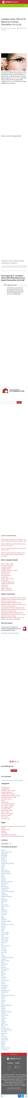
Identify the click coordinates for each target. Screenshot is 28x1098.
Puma (2, 993)
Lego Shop (4, 952)
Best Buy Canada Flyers (7, 565)
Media (9, 1069)
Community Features (6, 799)
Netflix (2, 972)
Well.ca (3, 1046)
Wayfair (3, 1044)
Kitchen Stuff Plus (5, 946)
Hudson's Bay (4, 934)
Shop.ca (3, 1010)
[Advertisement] (14, 99)
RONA (3, 1001)
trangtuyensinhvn (5, 597)
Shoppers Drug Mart (6, 1011)
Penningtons (4, 987)
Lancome (3, 947)
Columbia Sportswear (6, 896)
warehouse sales (5, 818)
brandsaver (15, 78)
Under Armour (4, 1038)
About (8, 1067)
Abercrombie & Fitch (6, 852)
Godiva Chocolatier (6, 921)
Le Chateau (4, 950)
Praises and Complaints (7, 813)
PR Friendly (4, 833)
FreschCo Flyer (5, 573)
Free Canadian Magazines (8, 803)
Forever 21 (4, 914)
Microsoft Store (5, 969)
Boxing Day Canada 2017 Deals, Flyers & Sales (13, 826)
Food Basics (4, 911)
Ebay (2, 908)
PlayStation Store (5, 990)
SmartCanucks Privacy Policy (8, 834)
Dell (2, 903)
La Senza (3, 949)
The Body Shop (5, 1028)
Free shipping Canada (6, 807)
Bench (2, 875)
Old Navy (3, 983)
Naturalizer (4, 970)
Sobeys (3, 1016)
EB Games (4, 909)
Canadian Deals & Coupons (8, 794)
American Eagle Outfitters (7, 863)
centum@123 (4, 607)
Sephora (3, 1008)
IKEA (2, 936)
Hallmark (3, 926)
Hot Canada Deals (9, 536)
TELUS (3, 1026)
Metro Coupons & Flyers (7, 578)
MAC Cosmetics (5, 960)
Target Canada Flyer (6, 588)
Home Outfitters (5, 932)
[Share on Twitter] (22, 1096)
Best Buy (3, 878)
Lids (2, 954)
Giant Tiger (4, 919)
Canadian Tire (4, 890)
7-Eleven (3, 850)
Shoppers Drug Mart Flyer (7, 583)
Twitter (18, 1067)
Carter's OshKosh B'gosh (7, 891)
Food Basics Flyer (5, 572)
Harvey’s (3, 927)
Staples (3, 1020)
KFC (2, 944)
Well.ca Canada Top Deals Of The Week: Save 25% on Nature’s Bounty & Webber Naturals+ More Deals (13, 554)
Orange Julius (4, 985)
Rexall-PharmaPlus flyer (17, 71)
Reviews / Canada (5, 815)
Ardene (3, 865)
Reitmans (3, 997)
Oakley (3, 982)
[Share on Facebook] (19, 1096)
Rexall (2, 998)
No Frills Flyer (4, 580)
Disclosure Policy (5, 829)
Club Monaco (4, 894)
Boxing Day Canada (6, 567)
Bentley (3, 876)
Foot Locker (4, 913)
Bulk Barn (3, 885)
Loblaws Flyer (4, 577)
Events (3, 800)
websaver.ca (10, 81)
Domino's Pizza (5, 906)
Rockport (3, 1000)
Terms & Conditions (10, 1089)
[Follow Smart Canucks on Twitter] (10, 762)
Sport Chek (4, 1018)
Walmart (3, 1043)
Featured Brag (4, 802)
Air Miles (3, 858)
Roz (15, 28)
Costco (3, 898)
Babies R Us (4, 870)
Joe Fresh (3, 942)
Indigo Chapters (5, 937)
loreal (10, 261)
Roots (2, 1003)
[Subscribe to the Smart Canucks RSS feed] (15, 762)
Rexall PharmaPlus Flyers (7, 582)
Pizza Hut (3, 988)
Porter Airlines (4, 992)
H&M (2, 931)
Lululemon (3, 959)
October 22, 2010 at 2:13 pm (20, 285)
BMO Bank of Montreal (7, 881)
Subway (3, 1023)
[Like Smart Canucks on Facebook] (13, 762)
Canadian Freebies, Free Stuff (8, 797)
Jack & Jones (4, 939)
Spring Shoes (4, 586)
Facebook (18, 1066)
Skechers (3, 1013)
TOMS (3, 1034)
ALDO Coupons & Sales (7, 563)
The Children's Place (6, 1030)
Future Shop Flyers (6, 575)
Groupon (3, 922)
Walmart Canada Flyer (7, 590)
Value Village (4, 1039)
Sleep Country (4, 1015)
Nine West (3, 977)
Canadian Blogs (5, 789)
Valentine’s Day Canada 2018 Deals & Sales (12, 836)
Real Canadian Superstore (8, 995)
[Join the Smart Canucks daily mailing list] (18, 762)
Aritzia (2, 866)
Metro (2, 965)
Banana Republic (5, 871)
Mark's (3, 962)
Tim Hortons (4, 1033)
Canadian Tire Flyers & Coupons (9, 570)
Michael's (3, 967)
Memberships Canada (6, 810)
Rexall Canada (5, 263)
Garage (3, 918)
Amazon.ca (4, 862)
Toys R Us (4, 1036)
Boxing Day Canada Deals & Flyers (10, 633)
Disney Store (4, 904)
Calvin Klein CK (5, 888)
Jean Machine (4, 941)
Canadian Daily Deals (6, 792)
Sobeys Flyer (4, 585)
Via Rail (3, 1041)
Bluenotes (3, 880)
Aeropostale (4, 855)
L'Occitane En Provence (7, 957)
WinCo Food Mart (5, 1048)
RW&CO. (3, 1006)
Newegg (3, 974)
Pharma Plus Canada (18, 261)
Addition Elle (4, 853)
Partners (3, 831)
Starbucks (3, 1021)
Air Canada (4, 857)
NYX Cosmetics (5, 980)
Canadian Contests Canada (8, 790)
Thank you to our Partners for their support (12, 780)
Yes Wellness (4, 1049)
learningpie (4, 612)
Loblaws (3, 955)
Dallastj (3, 602)
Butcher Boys (4, 886)
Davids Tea (4, 901)
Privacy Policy (19, 1089)
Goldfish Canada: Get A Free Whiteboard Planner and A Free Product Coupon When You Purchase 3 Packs (13, 599)
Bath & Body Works (6, 873)
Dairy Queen (4, 899)
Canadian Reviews (6, 568)
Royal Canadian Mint (6, 1005)
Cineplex (3, 893)
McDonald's (4, 964)
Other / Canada (5, 812)
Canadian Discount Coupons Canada (10, 795)
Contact (3, 828)
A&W (2, 868)
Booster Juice (4, 883)
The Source (4, 1031)
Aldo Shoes (4, 860)
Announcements (5, 787)
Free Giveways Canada (7, 805)
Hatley (2, 929)
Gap (2, 916)
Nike (2, 975)
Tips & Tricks (4, 817)
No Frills (3, 979)
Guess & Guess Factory (7, 924)
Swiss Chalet (4, 1025)
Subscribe (13, 770)
